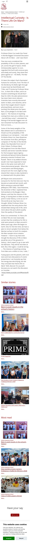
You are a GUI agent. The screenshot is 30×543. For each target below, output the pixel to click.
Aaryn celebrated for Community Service (12, 333)
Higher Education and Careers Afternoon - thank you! (13, 406)
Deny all (21, 538)
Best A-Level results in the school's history (12, 308)
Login (3, 1)
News (2, 12)
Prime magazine (5, 356)
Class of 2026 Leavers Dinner (11, 496)
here (23, 534)
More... (3, 311)
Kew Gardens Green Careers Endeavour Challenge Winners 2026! (12, 380)
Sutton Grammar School (11, 12)
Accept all (8, 538)
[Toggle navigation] (27, 1)
